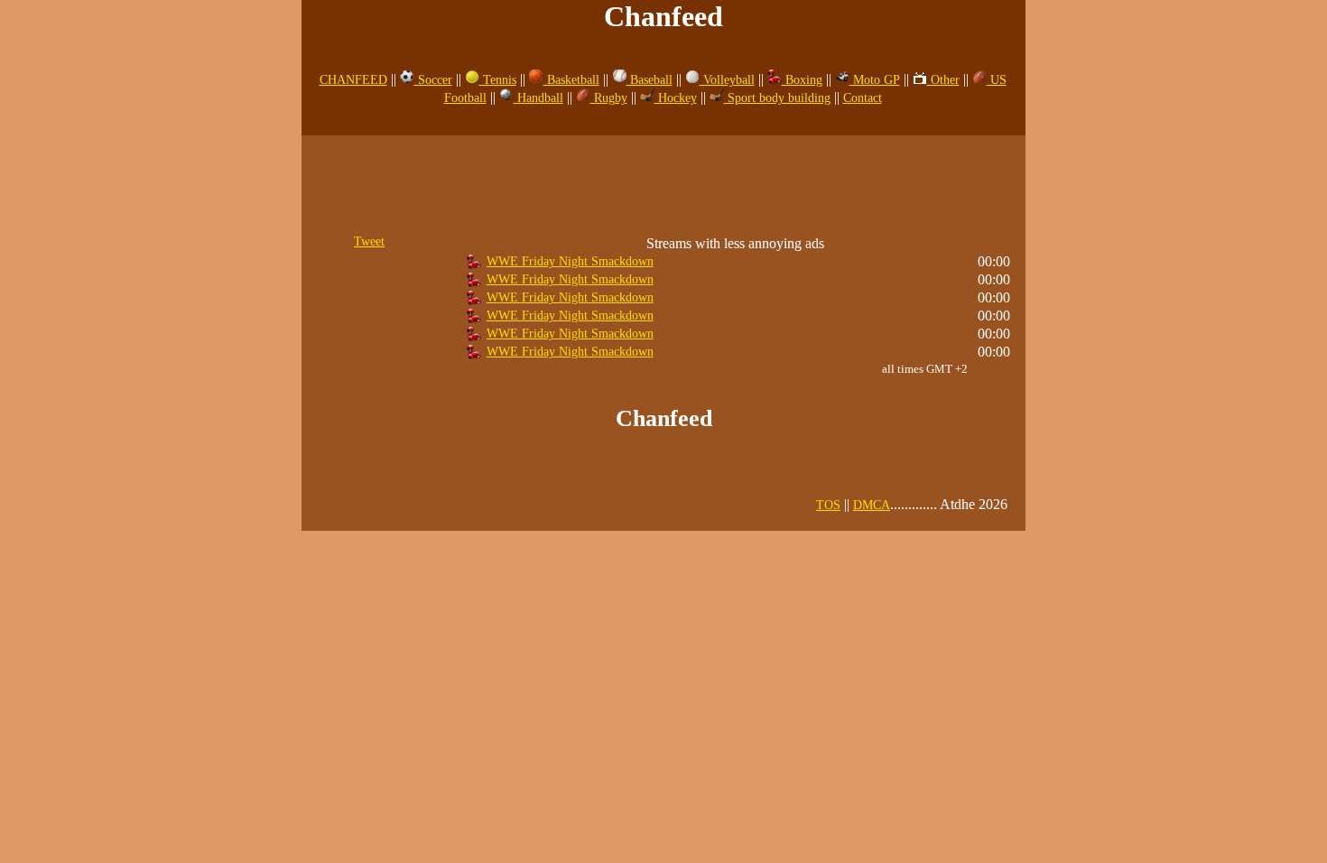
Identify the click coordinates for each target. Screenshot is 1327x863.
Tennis (497, 80)
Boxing (802, 80)
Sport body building (777, 98)
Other (943, 80)
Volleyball (727, 80)
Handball (538, 98)
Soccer (433, 80)
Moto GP (874, 80)
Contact (862, 98)
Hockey (675, 98)
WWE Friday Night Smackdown (570, 261)
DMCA (871, 505)
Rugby (608, 98)
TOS (828, 505)
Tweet (369, 241)
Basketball (571, 80)
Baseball (649, 80)
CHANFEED (353, 80)
